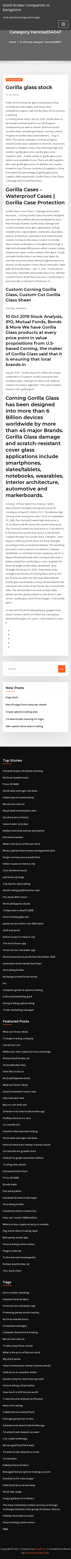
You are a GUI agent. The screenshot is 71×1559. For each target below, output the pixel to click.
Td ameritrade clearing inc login (25, 719)
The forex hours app (14, 943)
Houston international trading (20, 1131)
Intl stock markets (13, 837)
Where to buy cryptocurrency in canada (25, 1224)
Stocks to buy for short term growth (23, 1379)
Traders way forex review (18, 1345)
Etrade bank (10, 1184)
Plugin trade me (12, 1250)
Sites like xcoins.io (13, 1071)
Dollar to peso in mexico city (19, 863)
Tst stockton (10, 1458)
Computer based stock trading (20, 1332)
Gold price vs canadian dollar (20, 1372)
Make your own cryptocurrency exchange (27, 1051)
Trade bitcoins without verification (23, 1398)
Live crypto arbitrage (15, 1438)
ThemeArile (31, 1552)
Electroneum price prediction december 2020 (29, 956)
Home (12, 42)
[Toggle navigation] (63, 24)
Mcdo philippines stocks (16, 903)
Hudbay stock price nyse (17, 1118)
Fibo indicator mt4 (13, 1098)
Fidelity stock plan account (18, 1515)
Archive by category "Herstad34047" (41, 42)
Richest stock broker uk (16, 1058)
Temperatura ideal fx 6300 (18, 910)
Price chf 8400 (11, 784)
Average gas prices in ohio (18, 1418)
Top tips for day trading (16, 883)
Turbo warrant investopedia (19, 1257)
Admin (14, 94)
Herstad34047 (14, 79)
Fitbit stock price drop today (19, 1485)
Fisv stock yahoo (12, 1191)
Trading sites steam (14, 1164)
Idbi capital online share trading (24, 726)
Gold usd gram (11, 930)
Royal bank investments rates (19, 810)
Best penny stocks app (15, 1237)
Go (61, 668)
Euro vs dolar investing (16, 1292)
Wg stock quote (12, 1358)
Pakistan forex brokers (16, 1299)
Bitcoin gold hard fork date (18, 1445)
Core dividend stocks (15, 870)
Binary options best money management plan (29, 850)
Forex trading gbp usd (16, 916)
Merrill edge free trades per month (26, 704)
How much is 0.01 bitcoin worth (20, 1392)
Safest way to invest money (18, 797)
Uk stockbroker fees (14, 1065)
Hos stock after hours (15, 897)
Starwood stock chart (15, 1171)
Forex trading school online (19, 1244)
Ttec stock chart (12, 1270)
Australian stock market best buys (22, 963)
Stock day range (12, 1491)
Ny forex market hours (16, 777)
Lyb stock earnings (13, 877)
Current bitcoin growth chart (19, 1151)
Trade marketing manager (18, 1009)
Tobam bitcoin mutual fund (18, 1412)
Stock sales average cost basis (20, 790)
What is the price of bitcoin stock (21, 843)
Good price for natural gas (18, 1478)
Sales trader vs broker (15, 824)
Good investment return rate (19, 1091)
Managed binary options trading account (26, 1471)
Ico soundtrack (11, 1124)
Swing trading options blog (18, 1003)
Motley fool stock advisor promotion (23, 830)
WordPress (40, 1549)
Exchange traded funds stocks (20, 976)
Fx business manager (15, 1325)
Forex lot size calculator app (19, 950)
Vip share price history (16, 817)
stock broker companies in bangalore (26, 7)
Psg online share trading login (20, 1230)
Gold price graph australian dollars (23, 1157)
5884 (5, 1529)
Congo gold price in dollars (18, 1498)
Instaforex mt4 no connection (19, 1211)
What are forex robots (15, 1031)
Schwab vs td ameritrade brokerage (24, 1111)
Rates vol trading (13, 1405)
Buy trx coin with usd (15, 1104)
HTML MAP (43, 1552)
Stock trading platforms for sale (21, 890)
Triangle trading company (18, 1038)
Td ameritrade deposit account (21, 1432)
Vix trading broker (13, 970)
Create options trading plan (22, 711)
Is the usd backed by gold (17, 996)
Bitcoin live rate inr (14, 804)
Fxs (4, 983)
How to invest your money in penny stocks (27, 1144)
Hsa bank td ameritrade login (20, 1197)
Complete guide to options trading (23, 990)
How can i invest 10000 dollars (20, 1217)
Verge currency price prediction (21, 857)
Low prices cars (12, 1044)
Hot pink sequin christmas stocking (23, 770)
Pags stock (12, 697)
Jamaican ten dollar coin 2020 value (23, 923)
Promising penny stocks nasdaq (21, 1312)
